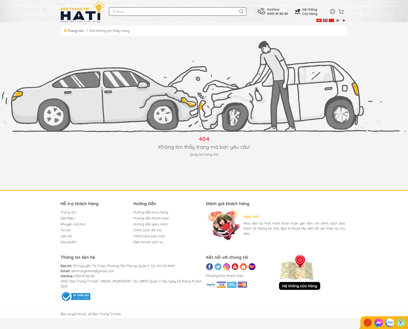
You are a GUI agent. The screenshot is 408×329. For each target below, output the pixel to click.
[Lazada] (252, 266)
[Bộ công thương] (75, 296)
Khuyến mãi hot (73, 224)
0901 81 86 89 (84, 276)
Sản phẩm (69, 242)
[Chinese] (331, 20)
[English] (325, 20)
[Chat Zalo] (389, 322)
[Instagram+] (226, 266)
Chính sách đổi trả (147, 230)
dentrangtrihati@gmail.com (92, 271)
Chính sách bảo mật (149, 236)
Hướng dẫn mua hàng (150, 212)
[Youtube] (235, 266)
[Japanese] (343, 20)
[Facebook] (209, 266)
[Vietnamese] (319, 20)
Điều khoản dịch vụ (148, 242)
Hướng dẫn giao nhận (150, 224)
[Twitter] (218, 266)
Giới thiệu (68, 218)
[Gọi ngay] (367, 322)
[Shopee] (243, 266)
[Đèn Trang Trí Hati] (83, 11)
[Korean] (337, 20)
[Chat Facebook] (378, 322)
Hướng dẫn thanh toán (151, 218)
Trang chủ (75, 31)
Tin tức (66, 230)
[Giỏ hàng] (342, 11)
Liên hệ (66, 236)
